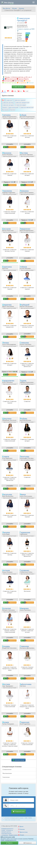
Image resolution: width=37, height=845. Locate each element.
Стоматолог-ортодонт (8, 105)
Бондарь (9, 647)
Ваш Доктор (6, 8)
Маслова (26, 153)
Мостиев (7, 685)
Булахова (8, 609)
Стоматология (7, 769)
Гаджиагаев (25, 533)
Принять (10, 843)
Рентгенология (7, 773)
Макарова (25, 609)
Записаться (13, 147)
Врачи (21, 826)
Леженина (26, 191)
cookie (26, 818)
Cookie (3, 830)
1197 (27, 35)
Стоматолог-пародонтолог (22, 102)
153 (27, 37)
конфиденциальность (10, 840)
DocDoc (30, 818)
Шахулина (9, 419)
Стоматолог (9, 100)
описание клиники (19, 760)
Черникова (8, 191)
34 (26, 39)
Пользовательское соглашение (6, 834)
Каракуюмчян (8, 381)
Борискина (7, 268)
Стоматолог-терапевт (19, 100)
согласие (21, 818)
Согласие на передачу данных (7, 831)
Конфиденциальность (7, 828)
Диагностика (23, 832)
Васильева (7, 495)
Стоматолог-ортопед (7, 102)
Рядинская (25, 723)
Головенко (26, 571)
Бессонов (8, 229)
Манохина (7, 153)
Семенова (25, 343)
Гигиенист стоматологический (10, 107)
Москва (14, 8)
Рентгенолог (5, 109)
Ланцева (6, 533)
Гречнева (9, 115)
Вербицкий (26, 305)
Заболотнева (25, 685)
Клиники (21, 8)
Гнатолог (12, 109)
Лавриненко (26, 229)
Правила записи (13, 835)
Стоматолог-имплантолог (26, 107)
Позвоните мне (20, 811)
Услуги (21, 835)
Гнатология (6, 777)
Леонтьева (26, 457)
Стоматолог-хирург (20, 105)
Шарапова (8, 305)
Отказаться (28, 843)
